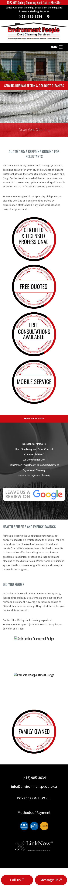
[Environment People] (34, 31)
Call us (15, 880)
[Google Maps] (48, 17)
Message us (49, 880)
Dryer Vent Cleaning (34, 129)
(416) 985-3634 (31, 16)
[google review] (34, 494)
